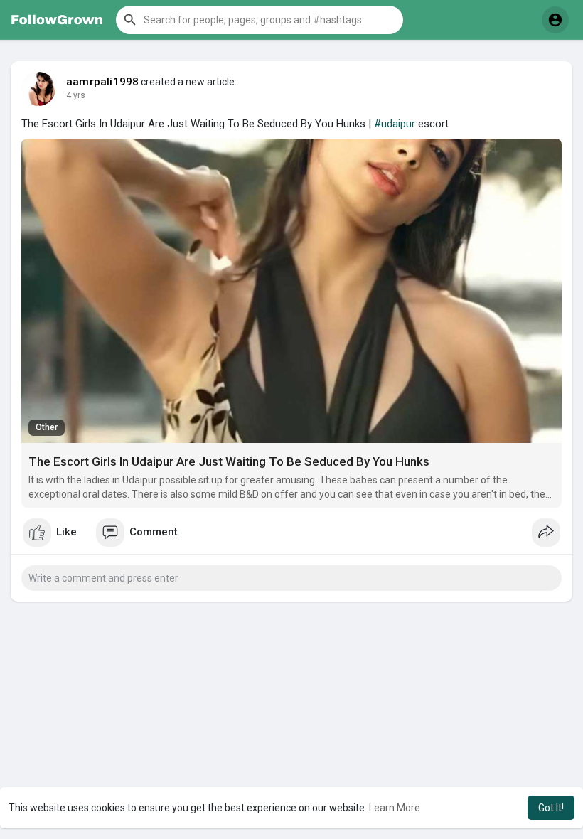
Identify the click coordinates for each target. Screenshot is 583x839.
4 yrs (75, 95)
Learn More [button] (394, 807)
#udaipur (394, 123)
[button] (259, 20)
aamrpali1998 (102, 81)
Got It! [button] (551, 807)
